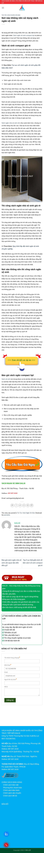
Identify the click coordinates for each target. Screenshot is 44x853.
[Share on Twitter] (20, 505)
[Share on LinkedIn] (31, 505)
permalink (7, 515)
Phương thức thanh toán (12, 788)
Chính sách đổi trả (10, 796)
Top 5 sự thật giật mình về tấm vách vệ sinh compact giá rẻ (32, 562)
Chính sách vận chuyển (12, 793)
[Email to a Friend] (24, 505)
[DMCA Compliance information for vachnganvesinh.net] (10, 775)
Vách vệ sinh (6, 379)
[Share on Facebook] (16, 505)
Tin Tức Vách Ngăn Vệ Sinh (11, 15)
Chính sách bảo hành (11, 790)
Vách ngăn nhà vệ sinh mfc (11, 123)
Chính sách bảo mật (10, 785)
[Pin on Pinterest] (28, 505)
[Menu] (3, 7)
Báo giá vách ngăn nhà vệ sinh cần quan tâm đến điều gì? (11, 562)
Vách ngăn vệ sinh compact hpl (23, 35)
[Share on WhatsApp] (12, 505)
